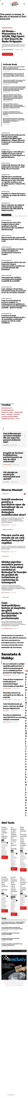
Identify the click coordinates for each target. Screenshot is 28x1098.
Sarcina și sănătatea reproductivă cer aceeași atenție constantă (26, 745)
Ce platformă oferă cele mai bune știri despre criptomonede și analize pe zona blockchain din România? (13, 266)
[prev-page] (2, 436)
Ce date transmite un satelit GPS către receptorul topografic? (4, 884)
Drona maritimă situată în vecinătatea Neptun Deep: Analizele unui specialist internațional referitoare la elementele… (13, 120)
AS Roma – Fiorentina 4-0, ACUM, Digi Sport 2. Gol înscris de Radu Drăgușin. (13, 36)
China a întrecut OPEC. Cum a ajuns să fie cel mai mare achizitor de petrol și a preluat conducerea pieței (14, 81)
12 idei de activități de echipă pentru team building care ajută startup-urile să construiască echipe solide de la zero (14, 367)
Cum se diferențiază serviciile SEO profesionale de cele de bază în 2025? (11, 928)
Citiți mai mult (4, 857)
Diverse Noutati (7, 27)
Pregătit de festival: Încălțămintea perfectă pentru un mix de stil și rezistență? (13, 384)
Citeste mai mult (7, 54)
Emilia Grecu (6, 445)
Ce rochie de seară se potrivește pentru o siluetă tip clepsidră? (13, 398)
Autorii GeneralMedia (7, 49)
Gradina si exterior (7, 529)
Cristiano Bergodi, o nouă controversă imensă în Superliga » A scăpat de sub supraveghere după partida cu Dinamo (13, 75)
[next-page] (25, 436)
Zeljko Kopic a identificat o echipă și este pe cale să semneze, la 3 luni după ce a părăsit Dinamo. (13, 154)
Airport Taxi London (8, 982)
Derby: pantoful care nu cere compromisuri (12, 339)
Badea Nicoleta (5, 525)
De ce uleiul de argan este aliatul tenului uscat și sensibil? (13, 359)
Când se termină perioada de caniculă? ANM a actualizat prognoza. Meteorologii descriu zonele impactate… (14, 68)
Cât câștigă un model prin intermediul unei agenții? (11, 391)
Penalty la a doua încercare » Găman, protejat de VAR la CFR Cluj (13, 195)
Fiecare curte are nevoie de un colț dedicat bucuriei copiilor (12, 539)
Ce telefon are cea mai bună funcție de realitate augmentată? (23, 884)
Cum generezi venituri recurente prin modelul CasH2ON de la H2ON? (11, 279)
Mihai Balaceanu (7, 464)
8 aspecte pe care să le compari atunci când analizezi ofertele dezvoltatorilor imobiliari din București (12, 226)
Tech (3, 840)
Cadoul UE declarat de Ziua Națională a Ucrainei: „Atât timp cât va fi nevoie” (13, 167)
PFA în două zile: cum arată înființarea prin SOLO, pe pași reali (13, 239)
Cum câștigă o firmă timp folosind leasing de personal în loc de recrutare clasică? (13, 291)
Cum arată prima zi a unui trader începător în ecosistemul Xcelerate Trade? (12, 252)
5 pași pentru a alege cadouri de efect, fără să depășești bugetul (13, 345)
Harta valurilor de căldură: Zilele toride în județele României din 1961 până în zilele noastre (12, 208)
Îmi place (23, 950)
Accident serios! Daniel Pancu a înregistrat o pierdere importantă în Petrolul (13, 113)
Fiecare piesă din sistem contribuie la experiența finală (4, 833)
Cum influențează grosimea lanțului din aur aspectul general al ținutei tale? (14, 376)
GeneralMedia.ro (11, 1094)
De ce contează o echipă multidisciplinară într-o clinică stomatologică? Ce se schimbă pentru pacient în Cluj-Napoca (13, 1049)
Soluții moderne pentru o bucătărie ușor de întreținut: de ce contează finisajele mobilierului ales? (13, 507)
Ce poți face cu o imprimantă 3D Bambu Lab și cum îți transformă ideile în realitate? (14, 886)
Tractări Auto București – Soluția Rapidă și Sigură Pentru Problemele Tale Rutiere (13, 922)
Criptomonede (8, 985)
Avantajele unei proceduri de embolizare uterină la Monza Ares (13, 352)
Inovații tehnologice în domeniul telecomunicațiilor (10, 933)
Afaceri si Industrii (6, 220)
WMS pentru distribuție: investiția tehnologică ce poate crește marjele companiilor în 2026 (23, 838)
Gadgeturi (13, 896)
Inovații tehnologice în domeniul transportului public (10, 939)
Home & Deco (5, 556)
